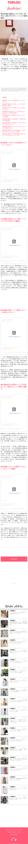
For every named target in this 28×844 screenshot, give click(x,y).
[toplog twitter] (16, 840)
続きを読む (14, 559)
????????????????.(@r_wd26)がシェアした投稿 (14, 428)
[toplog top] (14, 2)
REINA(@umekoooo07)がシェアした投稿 (12, 261)
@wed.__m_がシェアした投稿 (9, 508)
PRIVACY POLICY (14, 834)
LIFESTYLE (17, 829)
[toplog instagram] (12, 840)
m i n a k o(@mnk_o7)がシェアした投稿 (12, 352)
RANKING (14, 832)
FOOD (21, 829)
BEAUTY (12, 829)
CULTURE (9, 832)
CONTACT (19, 832)
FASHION (7, 829)
